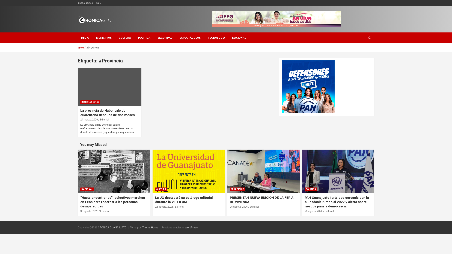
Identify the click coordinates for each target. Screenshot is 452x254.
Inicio (85, 37)
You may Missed (93, 145)
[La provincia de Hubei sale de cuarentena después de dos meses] (110, 87)
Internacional (90, 102)
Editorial (104, 119)
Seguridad (165, 37)
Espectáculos (190, 37)
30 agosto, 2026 (89, 211)
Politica (144, 37)
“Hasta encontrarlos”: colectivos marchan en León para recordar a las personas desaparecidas (112, 202)
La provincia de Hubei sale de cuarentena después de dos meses (107, 112)
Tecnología (216, 37)
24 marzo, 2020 (89, 119)
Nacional (239, 37)
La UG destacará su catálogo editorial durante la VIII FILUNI (184, 200)
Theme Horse (150, 227)
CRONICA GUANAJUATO (112, 227)
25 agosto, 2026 (164, 206)
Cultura (125, 37)
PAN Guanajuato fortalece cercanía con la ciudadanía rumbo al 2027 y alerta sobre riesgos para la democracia (337, 202)
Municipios (104, 37)
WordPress (191, 227)
